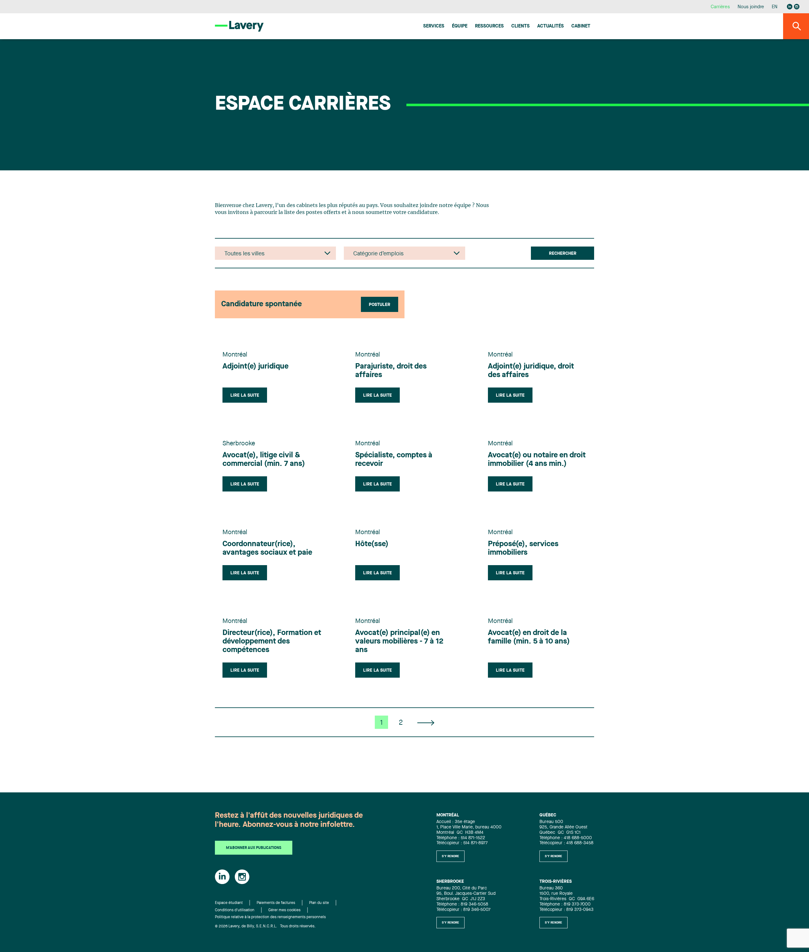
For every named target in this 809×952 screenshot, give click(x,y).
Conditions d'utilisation (234, 910)
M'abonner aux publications (253, 848)
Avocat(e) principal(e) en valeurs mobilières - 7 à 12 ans (399, 641)
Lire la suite (244, 395)
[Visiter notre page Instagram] (797, 6)
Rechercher (562, 253)
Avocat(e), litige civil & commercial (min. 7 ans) (263, 460)
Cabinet (580, 26)
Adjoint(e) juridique (255, 366)
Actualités (550, 26)
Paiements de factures (276, 903)
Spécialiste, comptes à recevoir (393, 460)
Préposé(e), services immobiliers (523, 548)
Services (433, 26)
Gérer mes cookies (284, 910)
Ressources (489, 26)
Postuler (379, 304)
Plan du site (319, 903)
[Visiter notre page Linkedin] (790, 6)
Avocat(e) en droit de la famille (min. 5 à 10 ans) (529, 637)
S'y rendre (450, 856)
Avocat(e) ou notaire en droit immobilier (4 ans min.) (537, 460)
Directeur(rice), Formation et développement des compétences (271, 641)
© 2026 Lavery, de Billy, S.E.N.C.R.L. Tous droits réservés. (265, 926)
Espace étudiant (229, 903)
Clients (520, 26)
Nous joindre (751, 7)
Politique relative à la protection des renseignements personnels (270, 917)
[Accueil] (239, 26)
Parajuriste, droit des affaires (391, 371)
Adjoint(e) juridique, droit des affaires (531, 371)
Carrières (720, 7)
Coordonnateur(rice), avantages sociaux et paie (267, 548)
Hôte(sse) (371, 544)
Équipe (459, 26)
